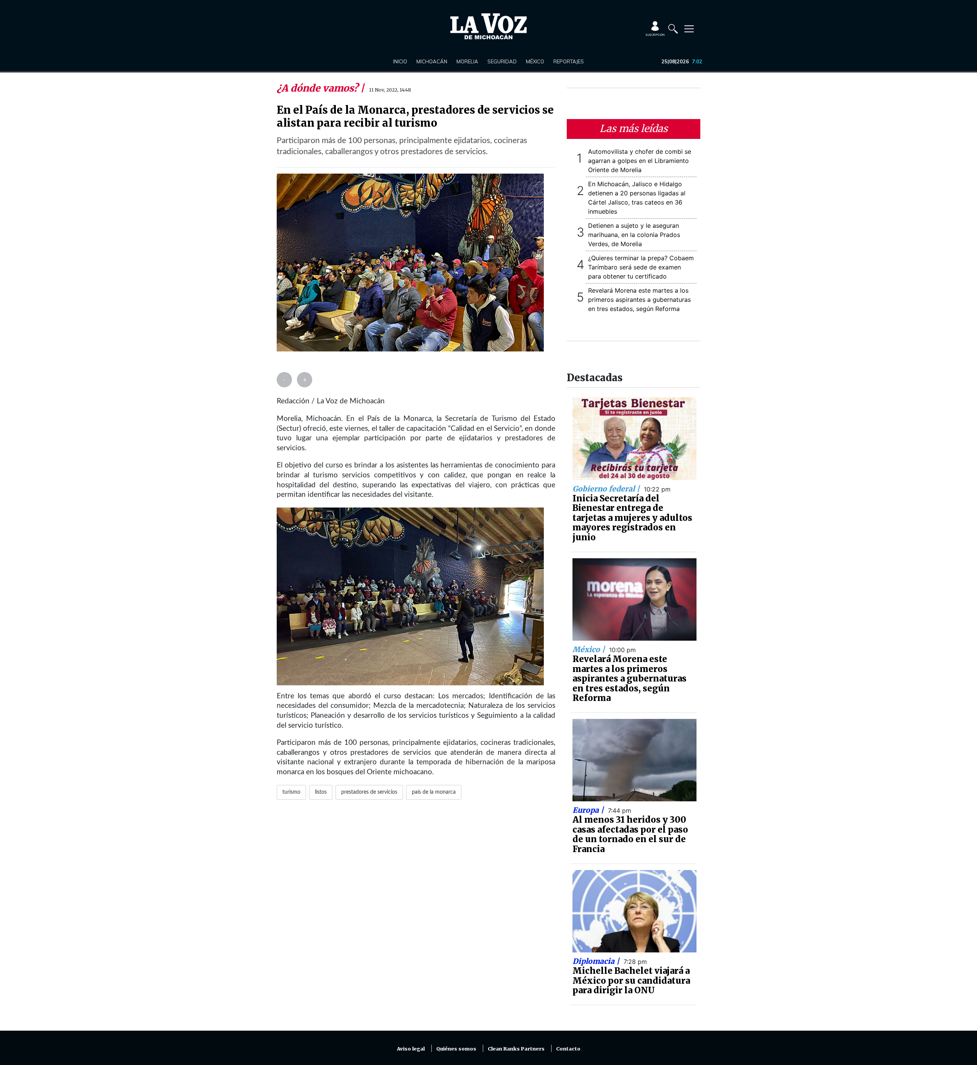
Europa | (589, 810)
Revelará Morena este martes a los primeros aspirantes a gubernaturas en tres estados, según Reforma (639, 300)
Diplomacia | (596, 961)
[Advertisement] (416, 898)
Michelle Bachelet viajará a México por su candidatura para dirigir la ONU (631, 980)
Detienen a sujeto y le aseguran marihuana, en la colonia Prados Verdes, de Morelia (634, 235)
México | (589, 649)
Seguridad (502, 61)
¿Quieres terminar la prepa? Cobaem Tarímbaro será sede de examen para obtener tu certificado (641, 267)
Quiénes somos (456, 1048)
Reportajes (568, 61)
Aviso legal (411, 1048)
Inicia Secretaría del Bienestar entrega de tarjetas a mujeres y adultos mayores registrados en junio (632, 518)
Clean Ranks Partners (516, 1048)
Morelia (467, 61)
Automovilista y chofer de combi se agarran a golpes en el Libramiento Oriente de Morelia (639, 161)
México (535, 61)
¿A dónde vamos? (318, 88)
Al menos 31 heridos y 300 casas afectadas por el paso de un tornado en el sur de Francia (630, 834)
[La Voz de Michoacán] (488, 26)
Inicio (400, 61)
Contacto (568, 1048)
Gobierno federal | (607, 488)
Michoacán (431, 61)
